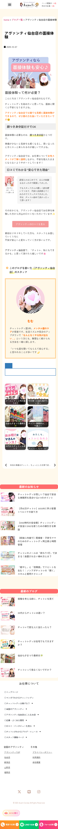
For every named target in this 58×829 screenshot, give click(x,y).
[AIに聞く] (11, 813)
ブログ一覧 (17, 19)
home (6, 19)
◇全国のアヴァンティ (14, 709)
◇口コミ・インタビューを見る (18, 726)
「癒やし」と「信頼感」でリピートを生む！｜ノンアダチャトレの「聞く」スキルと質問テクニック (37, 570)
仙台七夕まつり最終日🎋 (30, 655)
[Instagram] (39, 792)
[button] (9, 4)
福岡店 (7, 772)
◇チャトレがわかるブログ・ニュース (21, 731)
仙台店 (7, 757)
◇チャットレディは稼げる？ (17, 703)
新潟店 (7, 762)
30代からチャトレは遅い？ (31, 613)
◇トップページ (11, 692)
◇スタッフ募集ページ (14, 737)
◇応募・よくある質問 (14, 720)
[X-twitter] (19, 792)
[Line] (29, 792)
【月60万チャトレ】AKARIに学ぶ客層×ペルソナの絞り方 (37, 510)
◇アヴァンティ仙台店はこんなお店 (20, 714)
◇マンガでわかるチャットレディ (19, 697)
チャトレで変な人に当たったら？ (35, 627)
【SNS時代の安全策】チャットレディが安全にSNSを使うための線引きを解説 (37, 526)
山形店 (7, 767)
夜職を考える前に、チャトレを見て (36, 598)
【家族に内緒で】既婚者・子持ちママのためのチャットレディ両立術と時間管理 (37, 541)
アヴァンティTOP (12, 752)
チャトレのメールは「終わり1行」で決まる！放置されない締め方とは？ (37, 554)
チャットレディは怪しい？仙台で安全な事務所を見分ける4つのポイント (37, 496)
